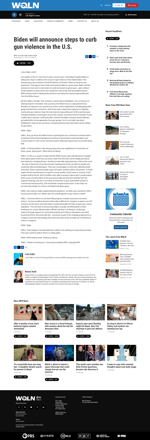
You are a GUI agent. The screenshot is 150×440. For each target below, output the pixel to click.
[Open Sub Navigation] (22, 21)
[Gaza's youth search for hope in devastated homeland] (112, 175)
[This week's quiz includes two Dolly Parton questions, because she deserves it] (90, 353)
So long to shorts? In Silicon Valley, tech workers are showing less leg (120, 326)
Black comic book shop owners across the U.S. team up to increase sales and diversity (121, 60)
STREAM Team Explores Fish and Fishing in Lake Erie (127, 243)
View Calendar (121, 227)
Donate (133, 5)
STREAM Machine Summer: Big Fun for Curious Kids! (126, 272)
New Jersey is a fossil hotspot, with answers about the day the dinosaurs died (59, 326)
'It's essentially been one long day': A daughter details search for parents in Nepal (28, 367)
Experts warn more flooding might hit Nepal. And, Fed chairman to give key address (89, 326)
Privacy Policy (59, 405)
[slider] (23, 15)
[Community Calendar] (121, 199)
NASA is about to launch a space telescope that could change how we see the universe (57, 368)
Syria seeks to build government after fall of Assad (127, 114)
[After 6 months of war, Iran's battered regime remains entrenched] (28, 312)
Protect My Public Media (90, 402)
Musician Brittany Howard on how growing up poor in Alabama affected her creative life (122, 82)
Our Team (58, 400)
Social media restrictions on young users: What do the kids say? (121, 71)
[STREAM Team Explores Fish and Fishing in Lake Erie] (112, 244)
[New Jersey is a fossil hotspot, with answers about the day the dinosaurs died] (59, 312)
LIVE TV (120, 5)
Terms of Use (59, 407)
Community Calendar (121, 214)
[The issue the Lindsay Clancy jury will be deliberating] (112, 145)
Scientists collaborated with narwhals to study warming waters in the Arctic (120, 48)
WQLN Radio (59, 414)
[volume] (20, 15)
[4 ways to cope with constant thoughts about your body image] (121, 353)
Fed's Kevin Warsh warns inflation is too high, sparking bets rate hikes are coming (120, 94)
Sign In (108, 5)
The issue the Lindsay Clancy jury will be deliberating (126, 144)
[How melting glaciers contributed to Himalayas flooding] (112, 130)
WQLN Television (60, 412)
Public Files (58, 402)
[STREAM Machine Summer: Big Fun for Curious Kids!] (112, 273)
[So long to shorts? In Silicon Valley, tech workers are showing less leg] (121, 312)
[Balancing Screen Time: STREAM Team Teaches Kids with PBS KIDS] (112, 257)
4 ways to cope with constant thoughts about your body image (121, 365)
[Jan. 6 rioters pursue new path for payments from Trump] (112, 160)
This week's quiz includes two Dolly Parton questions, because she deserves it (89, 367)
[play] (14, 15)
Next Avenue (86, 400)
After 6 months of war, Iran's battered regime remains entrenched (26, 326)
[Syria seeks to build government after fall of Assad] (112, 115)
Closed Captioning (61, 404)
